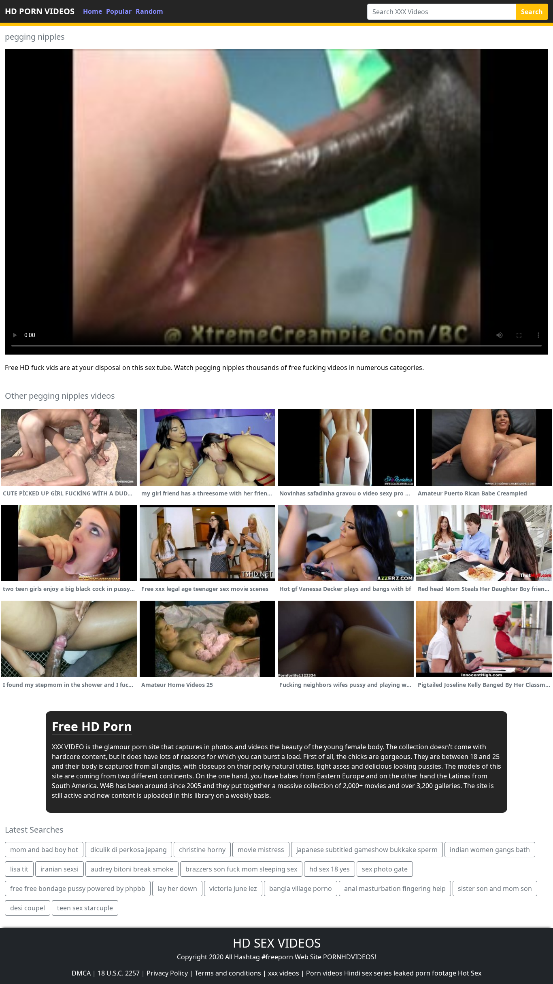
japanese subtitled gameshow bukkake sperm (367, 849)
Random (149, 11)
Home (92, 11)
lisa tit (19, 869)
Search (532, 11)
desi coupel (27, 907)
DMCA (81, 973)
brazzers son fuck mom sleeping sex (241, 869)
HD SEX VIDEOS (277, 943)
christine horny (202, 849)
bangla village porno (300, 888)
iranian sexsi (59, 869)
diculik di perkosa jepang (128, 849)
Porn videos (324, 973)
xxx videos (283, 973)
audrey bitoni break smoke (132, 869)
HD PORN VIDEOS (39, 11)
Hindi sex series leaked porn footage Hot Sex (412, 973)
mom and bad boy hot (44, 849)
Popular (119, 11)
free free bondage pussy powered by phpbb (77, 888)
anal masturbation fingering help (395, 888)
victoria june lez (233, 888)
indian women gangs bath (490, 849)
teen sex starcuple (85, 907)
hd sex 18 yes (329, 869)
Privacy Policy (167, 973)
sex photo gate (385, 869)
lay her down (177, 888)
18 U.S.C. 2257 (119, 973)
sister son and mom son (495, 888)
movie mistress (261, 849)
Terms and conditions (228, 973)
